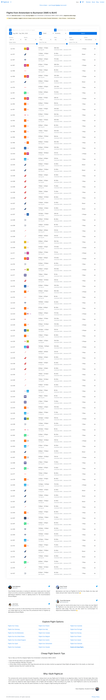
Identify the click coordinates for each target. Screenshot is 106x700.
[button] (94, 48)
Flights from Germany (14, 629)
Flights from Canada (44, 633)
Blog (97, 2)
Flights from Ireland (75, 640)
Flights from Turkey (13, 626)
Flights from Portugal (76, 629)
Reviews (88, 2)
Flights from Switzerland (45, 643)
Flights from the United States (16, 636)
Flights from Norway (76, 633)
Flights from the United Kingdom (17, 640)
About (93, 2)
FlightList (5, 2)
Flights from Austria (44, 640)
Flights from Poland (44, 626)
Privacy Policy (96, 697)
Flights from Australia (76, 626)
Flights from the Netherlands (16, 633)
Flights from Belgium (44, 636)
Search (83, 33)
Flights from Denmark (76, 643)
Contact (102, 2)
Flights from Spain (13, 643)
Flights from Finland (75, 636)
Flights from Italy (43, 629)
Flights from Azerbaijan (14, 647)
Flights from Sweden (44, 647)
